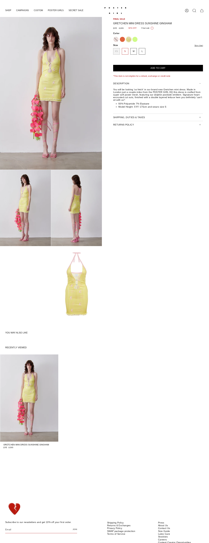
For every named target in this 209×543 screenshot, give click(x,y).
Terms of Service (116, 534)
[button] (8, 11)
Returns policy (123, 124)
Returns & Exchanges (119, 525)
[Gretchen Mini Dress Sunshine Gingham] (29, 398)
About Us (163, 525)
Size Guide (164, 531)
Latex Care (164, 534)
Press (161, 522)
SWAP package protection (121, 531)
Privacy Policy (114, 528)
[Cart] (202, 10)
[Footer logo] (14, 509)
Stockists (163, 536)
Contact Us (164, 528)
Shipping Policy (115, 522)
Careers (162, 539)
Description (121, 83)
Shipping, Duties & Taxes (129, 117)
